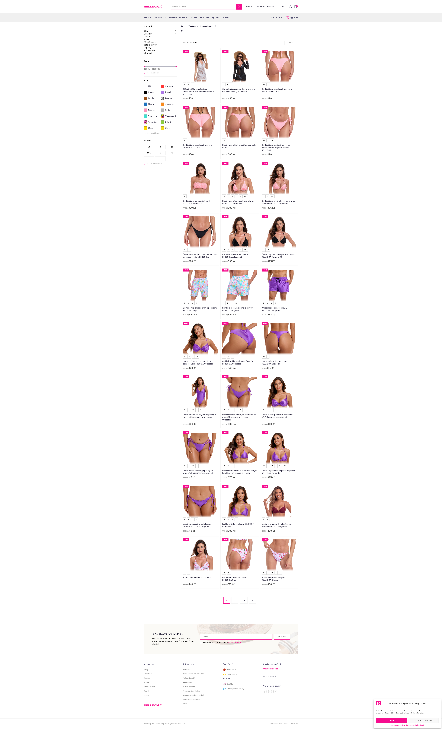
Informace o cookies (398, 725)
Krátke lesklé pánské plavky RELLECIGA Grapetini (274, 309)
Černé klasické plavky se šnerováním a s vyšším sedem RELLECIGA (200, 255)
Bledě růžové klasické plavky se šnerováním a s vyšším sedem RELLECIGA (276, 148)
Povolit (391, 720)
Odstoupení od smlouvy (193, 674)
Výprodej (294, 17)
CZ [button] (282, 6)
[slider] (144, 66)
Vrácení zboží (277, 17)
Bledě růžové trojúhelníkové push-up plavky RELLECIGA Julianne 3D (278, 202)
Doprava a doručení (265, 6)
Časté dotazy (189, 687)
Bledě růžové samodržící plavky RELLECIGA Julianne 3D (197, 202)
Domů (183, 26)
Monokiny (160, 34)
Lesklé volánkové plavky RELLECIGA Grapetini (238, 525)
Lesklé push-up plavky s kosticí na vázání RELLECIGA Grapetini (277, 416)
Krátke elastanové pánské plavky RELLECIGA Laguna (237, 309)
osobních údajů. (235, 642)
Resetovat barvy (153, 133)
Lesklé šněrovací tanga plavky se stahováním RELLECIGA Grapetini (198, 472)
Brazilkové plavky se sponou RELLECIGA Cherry (274, 578)
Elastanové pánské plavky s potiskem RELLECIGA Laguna (200, 309)
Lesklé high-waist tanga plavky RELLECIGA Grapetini (276, 362)
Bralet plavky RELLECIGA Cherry (197, 577)
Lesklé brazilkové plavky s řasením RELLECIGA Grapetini (237, 362)
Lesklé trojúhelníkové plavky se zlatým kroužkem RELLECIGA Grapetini (239, 472)
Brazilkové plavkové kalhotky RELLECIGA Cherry (235, 578)
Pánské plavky (150, 42)
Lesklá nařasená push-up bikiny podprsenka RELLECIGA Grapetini (198, 362)
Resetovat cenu (153, 73)
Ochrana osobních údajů (415, 725)
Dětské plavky (150, 45)
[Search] (239, 7)
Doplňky (147, 47)
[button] (290, 7)
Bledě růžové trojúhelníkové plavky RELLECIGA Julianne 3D (238, 202)
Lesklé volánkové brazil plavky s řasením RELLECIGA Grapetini (197, 525)
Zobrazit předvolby (423, 720)
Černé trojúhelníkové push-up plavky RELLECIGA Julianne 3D (278, 255)
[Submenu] (176, 31)
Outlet (146, 695)
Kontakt (249, 6)
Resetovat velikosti (154, 164)
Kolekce (147, 36)
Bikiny (160, 31)
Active (160, 39)
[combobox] (291, 43)
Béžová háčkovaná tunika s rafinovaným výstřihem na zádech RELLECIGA (198, 92)
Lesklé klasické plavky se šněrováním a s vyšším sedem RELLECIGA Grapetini (239, 417)
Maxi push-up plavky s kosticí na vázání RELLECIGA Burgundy (276, 525)
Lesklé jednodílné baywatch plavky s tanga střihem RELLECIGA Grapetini (199, 416)
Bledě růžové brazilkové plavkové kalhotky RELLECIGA (277, 90)
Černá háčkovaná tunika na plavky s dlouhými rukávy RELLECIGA (238, 90)
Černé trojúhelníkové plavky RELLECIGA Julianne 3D (235, 255)
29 (244, 600)
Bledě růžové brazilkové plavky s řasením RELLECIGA (197, 146)
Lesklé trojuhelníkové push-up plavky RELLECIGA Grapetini (278, 472)
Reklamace (187, 682)
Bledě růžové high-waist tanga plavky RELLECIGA (239, 146)
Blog (185, 704)
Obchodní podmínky (192, 691)
